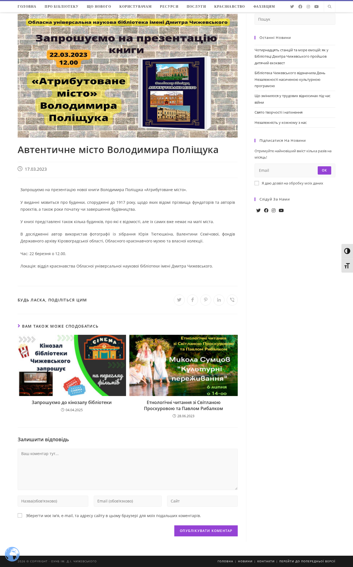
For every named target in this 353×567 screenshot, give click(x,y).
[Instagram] (274, 211)
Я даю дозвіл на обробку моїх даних (292, 183)
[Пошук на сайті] (329, 7)
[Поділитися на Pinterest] (205, 300)
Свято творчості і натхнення (279, 112)
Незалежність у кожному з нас (281, 122)
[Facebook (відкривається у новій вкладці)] (300, 7)
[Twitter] (258, 211)
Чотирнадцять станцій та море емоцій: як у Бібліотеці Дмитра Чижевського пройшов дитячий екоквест (291, 56)
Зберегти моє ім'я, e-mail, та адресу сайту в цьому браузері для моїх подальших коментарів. (113, 515)
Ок (324, 170)
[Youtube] (281, 211)
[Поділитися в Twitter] (179, 300)
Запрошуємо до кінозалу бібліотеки (72, 402)
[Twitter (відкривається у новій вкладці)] (292, 7)
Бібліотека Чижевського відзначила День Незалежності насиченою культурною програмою (290, 79)
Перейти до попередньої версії (307, 561)
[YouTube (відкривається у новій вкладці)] (316, 7)
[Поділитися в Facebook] (192, 300)
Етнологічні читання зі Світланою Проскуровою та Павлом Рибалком (183, 405)
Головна (225, 561)
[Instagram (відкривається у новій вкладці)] (308, 7)
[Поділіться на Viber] (232, 300)
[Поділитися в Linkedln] (218, 300)
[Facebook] (266, 211)
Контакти (266, 561)
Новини (245, 561)
